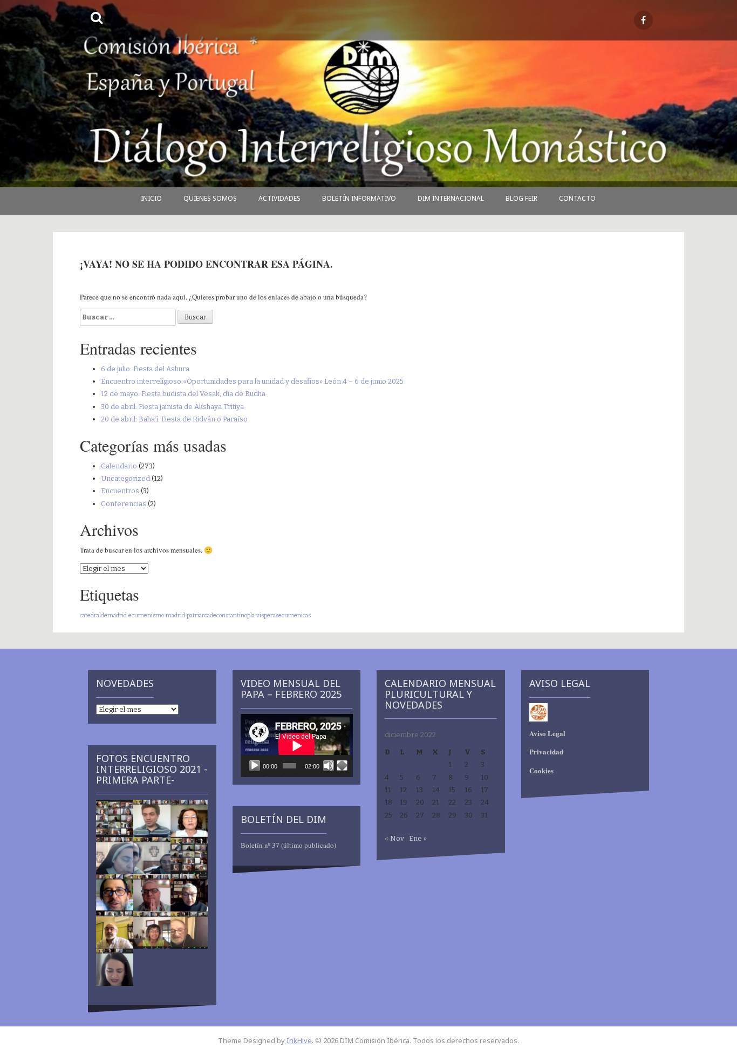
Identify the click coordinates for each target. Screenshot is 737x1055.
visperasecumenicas (283, 615)
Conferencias (123, 504)
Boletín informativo (359, 198)
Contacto (577, 198)
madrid (175, 615)
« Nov (394, 838)
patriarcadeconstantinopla (221, 615)
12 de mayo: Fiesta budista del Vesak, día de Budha (183, 394)
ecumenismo (146, 615)
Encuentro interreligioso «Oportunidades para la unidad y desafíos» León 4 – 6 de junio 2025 (252, 381)
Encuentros (120, 491)
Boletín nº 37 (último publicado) (288, 845)
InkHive (299, 1040)
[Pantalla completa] (342, 765)
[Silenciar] (328, 765)
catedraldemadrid (103, 615)
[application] (297, 745)
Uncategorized (125, 478)
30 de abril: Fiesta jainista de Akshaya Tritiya (172, 407)
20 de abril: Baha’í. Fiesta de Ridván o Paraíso (174, 419)
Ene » (418, 838)
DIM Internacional (451, 198)
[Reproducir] (254, 765)
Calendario (119, 466)
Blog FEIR (521, 198)
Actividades (279, 198)
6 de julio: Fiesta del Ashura (145, 369)
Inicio (151, 198)
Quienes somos (210, 198)
